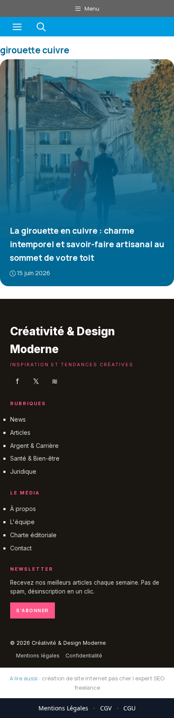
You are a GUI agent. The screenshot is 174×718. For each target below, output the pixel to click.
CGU (129, 708)
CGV (105, 708)
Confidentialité (83, 655)
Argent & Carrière (34, 445)
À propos (23, 508)
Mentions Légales (63, 708)
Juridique (23, 471)
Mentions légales (38, 655)
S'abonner (32, 610)
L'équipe (22, 521)
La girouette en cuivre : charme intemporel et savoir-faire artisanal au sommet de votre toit (87, 244)
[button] (41, 26)
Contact (21, 547)
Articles (20, 432)
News (18, 419)
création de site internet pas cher (86, 678)
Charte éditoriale (33, 534)
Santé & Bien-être (35, 458)
